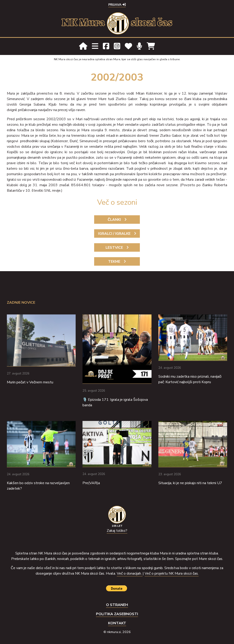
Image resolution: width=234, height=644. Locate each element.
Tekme (114, 261)
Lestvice (114, 247)
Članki (114, 219)
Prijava (115, 4)
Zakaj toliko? (117, 530)
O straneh (117, 604)
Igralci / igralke (114, 233)
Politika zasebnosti (117, 614)
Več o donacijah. (130, 573)
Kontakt (117, 623)
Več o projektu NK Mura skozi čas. (172, 573)
